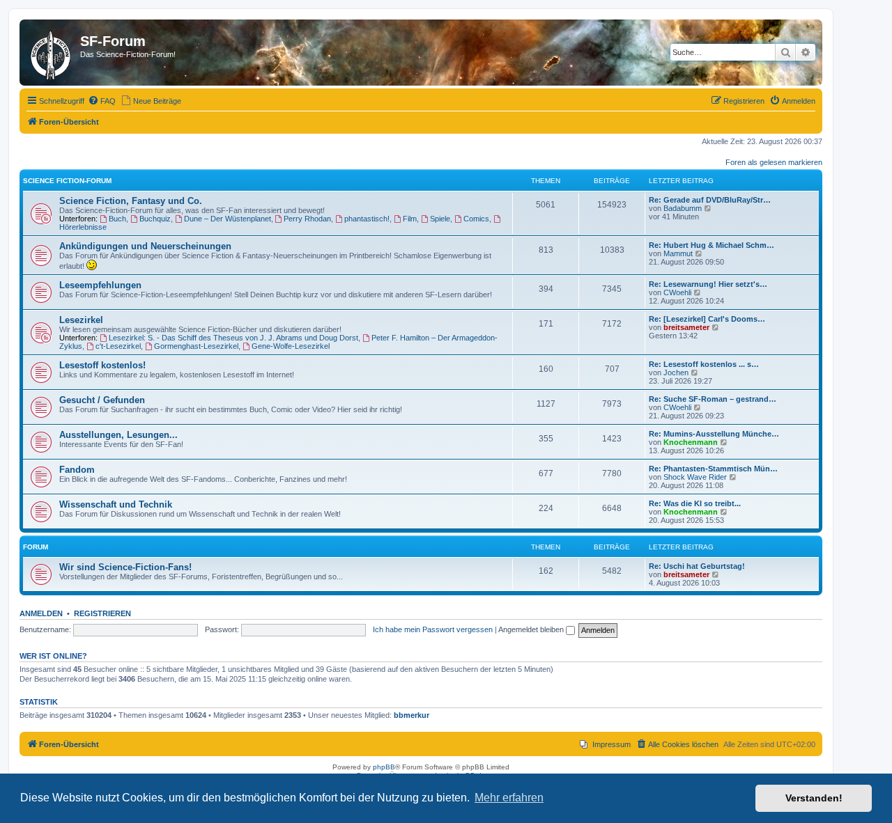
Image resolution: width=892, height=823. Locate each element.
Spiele (440, 218)
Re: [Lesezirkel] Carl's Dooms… (707, 319)
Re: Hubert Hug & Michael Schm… (711, 245)
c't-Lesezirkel (118, 346)
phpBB (384, 767)
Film (410, 218)
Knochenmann (690, 442)
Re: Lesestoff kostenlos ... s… (704, 364)
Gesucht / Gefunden (102, 400)
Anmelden (41, 613)
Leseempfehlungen (100, 285)
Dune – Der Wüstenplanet (227, 218)
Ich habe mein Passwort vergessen (433, 629)
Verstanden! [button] (814, 798)
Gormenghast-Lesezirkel (196, 346)
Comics (476, 218)
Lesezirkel (81, 320)
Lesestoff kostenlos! (102, 365)
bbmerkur (411, 715)
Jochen (676, 372)
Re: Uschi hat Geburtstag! (697, 566)
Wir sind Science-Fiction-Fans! (125, 567)
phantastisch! (367, 218)
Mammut (678, 253)
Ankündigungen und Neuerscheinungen (145, 246)
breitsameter (686, 327)
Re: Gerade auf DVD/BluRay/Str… (710, 200)
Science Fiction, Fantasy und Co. (130, 201)
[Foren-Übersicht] (51, 52)
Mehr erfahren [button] (509, 798)
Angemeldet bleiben (532, 629)
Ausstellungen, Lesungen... (118, 435)
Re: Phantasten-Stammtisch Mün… (713, 468)
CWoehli (677, 292)
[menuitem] (102, 101)
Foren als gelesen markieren (773, 162)
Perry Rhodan (307, 218)
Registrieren (102, 613)
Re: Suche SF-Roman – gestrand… (712, 399)
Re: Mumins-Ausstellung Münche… (714, 434)
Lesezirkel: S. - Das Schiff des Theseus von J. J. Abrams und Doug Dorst (233, 338)
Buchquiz (155, 218)
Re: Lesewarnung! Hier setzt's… (708, 284)
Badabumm (682, 208)
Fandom (77, 469)
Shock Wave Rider (695, 477)
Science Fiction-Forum (67, 181)
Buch (117, 218)
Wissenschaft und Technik (115, 504)
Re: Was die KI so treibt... (695, 503)
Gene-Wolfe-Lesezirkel (291, 346)
